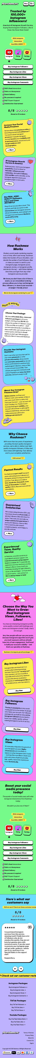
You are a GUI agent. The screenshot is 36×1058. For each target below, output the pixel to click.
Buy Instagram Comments (18, 82)
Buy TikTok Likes (17, 1007)
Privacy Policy (29, 1035)
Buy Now (19, 690)
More (10, 150)
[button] (15, 968)
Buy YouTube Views (17, 1025)
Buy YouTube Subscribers (17, 1019)
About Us (31, 1038)
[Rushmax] (10, 4)
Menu (26, 3)
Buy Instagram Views (18, 77)
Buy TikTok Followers (17, 1004)
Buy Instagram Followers (18, 67)
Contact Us (30, 1040)
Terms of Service (29, 1032)
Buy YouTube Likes (17, 1022)
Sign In (32, 1043)
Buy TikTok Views (17, 1010)
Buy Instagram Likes (18, 72)
